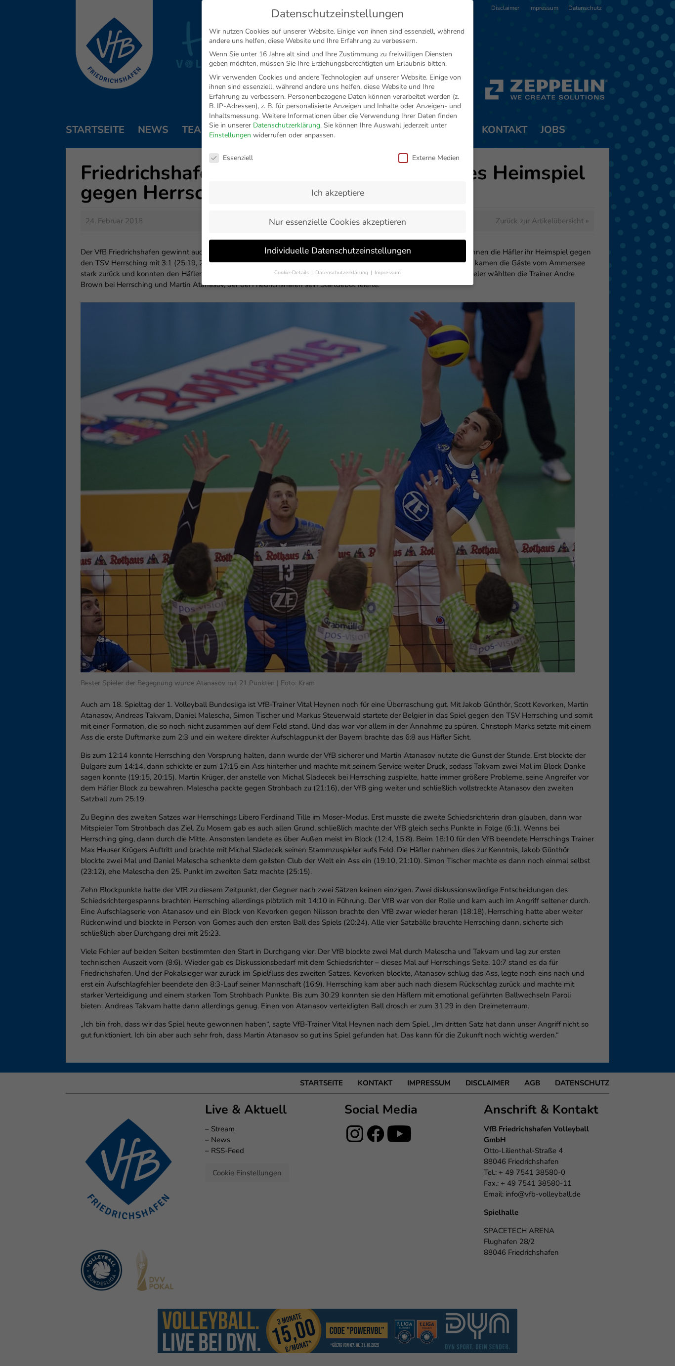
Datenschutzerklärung (286, 125)
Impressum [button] (388, 272)
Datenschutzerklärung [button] (342, 272)
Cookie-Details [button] (292, 272)
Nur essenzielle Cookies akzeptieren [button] (337, 222)
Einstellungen (230, 135)
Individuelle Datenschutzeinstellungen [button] (337, 250)
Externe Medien (436, 158)
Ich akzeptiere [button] (337, 193)
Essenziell (238, 158)
